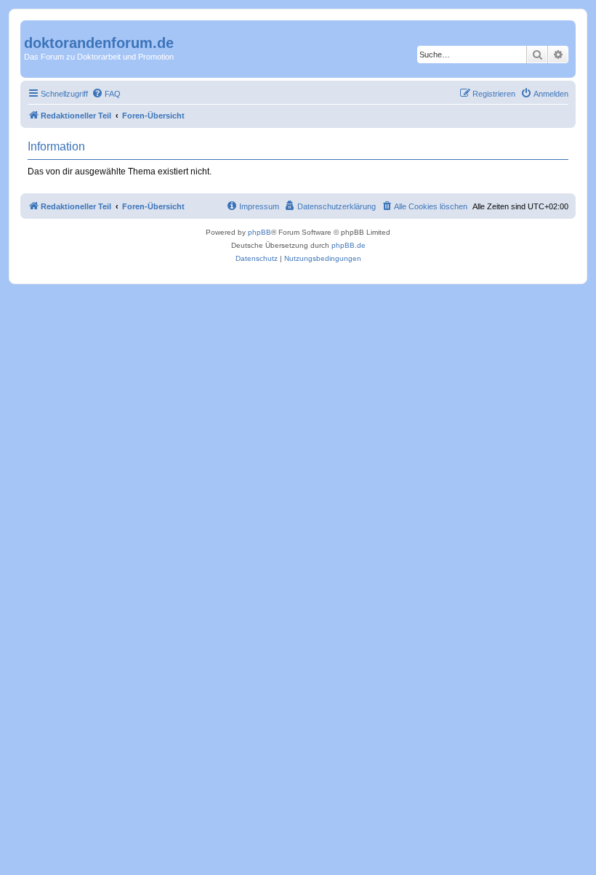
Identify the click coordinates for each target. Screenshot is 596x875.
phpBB (259, 232)
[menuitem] (106, 93)
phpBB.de (348, 245)
